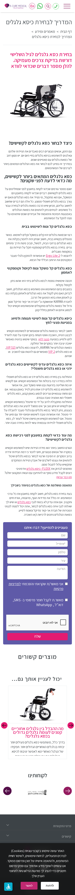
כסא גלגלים (24, 502)
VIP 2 (51, 352)
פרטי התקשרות (62, 826)
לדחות (50, 885)
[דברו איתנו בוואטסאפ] (40, 6)
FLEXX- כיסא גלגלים (38, 469)
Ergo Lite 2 (53, 256)
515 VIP (11, 347)
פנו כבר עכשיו (64, 477)
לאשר (29, 885)
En (32, 6)
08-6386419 (56, 6)
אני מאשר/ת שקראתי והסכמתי (36, 586)
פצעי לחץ (43, 339)
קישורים (66, 836)
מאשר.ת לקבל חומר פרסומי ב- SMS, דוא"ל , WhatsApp (38, 602)
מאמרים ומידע (45, 31)
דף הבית (66, 31)
